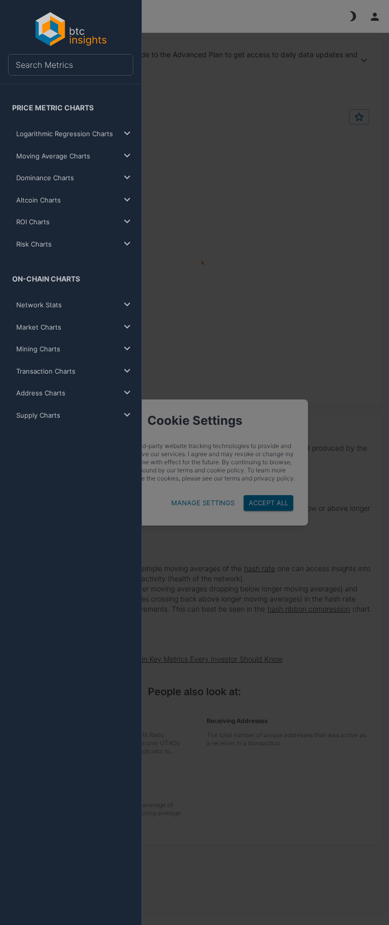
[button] (72, 134)
